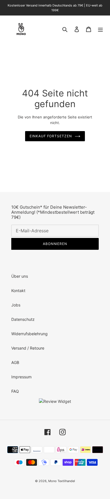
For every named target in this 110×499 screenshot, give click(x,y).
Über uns (19, 276)
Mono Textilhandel (61, 481)
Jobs (15, 305)
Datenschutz (23, 319)
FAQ (15, 391)
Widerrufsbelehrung (29, 333)
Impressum (21, 376)
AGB (15, 362)
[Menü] (100, 29)
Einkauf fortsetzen (51, 136)
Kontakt (18, 290)
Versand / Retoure (27, 348)
